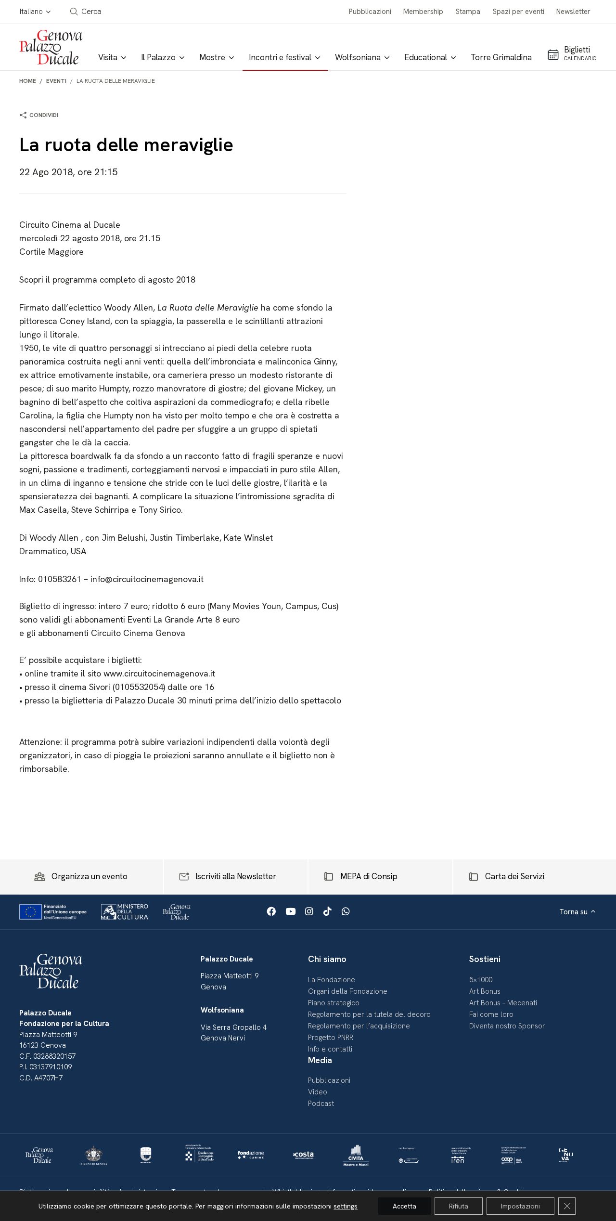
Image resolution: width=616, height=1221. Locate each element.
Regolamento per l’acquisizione (359, 1026)
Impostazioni (520, 1206)
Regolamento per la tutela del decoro (369, 1014)
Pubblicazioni (370, 11)
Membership (423, 11)
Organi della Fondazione (347, 991)
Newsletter (573, 11)
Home (27, 81)
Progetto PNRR (330, 1037)
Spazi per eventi (518, 11)
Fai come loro (491, 1014)
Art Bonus (484, 991)
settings (346, 1206)
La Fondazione (331, 980)
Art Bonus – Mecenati (503, 1003)
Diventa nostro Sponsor (507, 1026)
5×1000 (480, 980)
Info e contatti (330, 1049)
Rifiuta (458, 1206)
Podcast (321, 1103)
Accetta (404, 1206)
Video (317, 1092)
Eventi (56, 81)
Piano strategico (333, 1003)
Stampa (468, 11)
